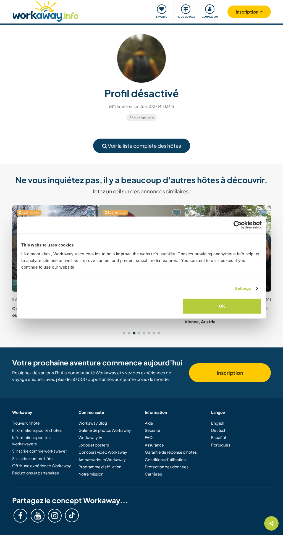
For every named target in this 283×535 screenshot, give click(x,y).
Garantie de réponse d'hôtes (171, 452)
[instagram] (55, 516)
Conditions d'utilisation (165, 459)
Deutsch (218, 430)
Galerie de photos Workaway (104, 430)
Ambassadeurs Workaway (102, 459)
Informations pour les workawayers (31, 440)
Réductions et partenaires (35, 472)
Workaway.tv (90, 437)
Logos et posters (93, 444)
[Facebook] (20, 516)
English (217, 422)
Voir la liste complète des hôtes (144, 145)
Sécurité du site (141, 118)
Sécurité (152, 430)
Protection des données (166, 466)
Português (220, 444)
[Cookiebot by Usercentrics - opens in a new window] (237, 225)
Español (218, 437)
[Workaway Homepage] (45, 10)
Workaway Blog (92, 422)
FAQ (149, 437)
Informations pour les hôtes (37, 430)
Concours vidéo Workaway (102, 452)
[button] (124, 333)
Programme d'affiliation (99, 466)
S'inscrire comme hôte (32, 458)
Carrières (153, 473)
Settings (243, 288)
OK (222, 305)
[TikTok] (72, 515)
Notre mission (90, 473)
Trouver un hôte (26, 422)
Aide (149, 422)
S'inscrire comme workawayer (39, 450)
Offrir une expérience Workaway (41, 465)
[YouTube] (37, 516)
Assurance (154, 444)
